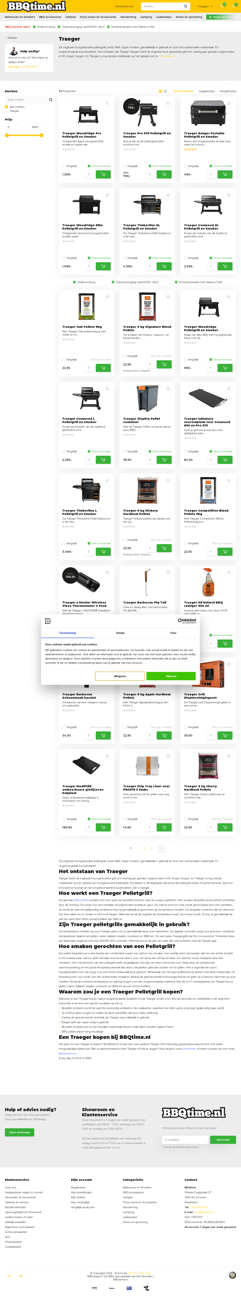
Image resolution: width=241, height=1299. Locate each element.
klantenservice (68, 1053)
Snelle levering (46, 26)
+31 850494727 (23, 66)
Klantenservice (124, 6)
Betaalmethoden (15, 1207)
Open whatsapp (19, 1132)
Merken (12, 37)
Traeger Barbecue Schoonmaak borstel (79, 696)
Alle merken (17, 107)
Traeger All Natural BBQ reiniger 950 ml (203, 604)
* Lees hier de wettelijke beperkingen (180, 1147)
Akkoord (171, 676)
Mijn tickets (78, 1197)
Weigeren (120, 676)
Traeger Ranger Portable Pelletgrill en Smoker (204, 135)
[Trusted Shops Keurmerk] (232, 1275)
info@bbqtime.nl (204, 1212)
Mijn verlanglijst (80, 1202)
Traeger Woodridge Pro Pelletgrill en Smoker (81, 135)
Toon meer (166, 56)
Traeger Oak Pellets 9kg (82, 327)
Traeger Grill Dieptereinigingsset (200, 696)
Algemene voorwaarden (20, 1227)
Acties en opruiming (189, 17)
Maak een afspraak (225, 17)
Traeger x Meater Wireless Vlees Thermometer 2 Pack (84, 604)
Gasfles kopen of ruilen (19, 1217)
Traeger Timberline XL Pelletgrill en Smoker (141, 227)
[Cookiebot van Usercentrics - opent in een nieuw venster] (180, 621)
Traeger (14, 111)
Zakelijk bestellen (15, 1222)
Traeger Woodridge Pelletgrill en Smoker (201, 328)
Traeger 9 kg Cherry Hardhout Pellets (200, 788)
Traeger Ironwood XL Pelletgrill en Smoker (201, 227)
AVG (7, 1237)
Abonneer (223, 1139)
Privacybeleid (13, 1242)
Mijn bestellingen (81, 1192)
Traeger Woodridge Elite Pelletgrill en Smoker (82, 227)
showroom (189, 1048)
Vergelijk (71, 166)
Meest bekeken (183, 91)
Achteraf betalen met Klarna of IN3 (132, 26)
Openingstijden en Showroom (23, 1212)
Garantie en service (16, 1202)
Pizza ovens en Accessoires (98, 17)
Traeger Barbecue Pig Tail (144, 602)
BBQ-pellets (81, 900)
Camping (146, 17)
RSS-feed (145, 1273)
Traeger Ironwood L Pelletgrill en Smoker (79, 420)
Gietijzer (70, 17)
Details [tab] (120, 632)
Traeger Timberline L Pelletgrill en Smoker (79, 512)
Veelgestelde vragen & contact (24, 1192)
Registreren (78, 1187)
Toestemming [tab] (67, 632)
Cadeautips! (164, 17)
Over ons (10, 1187)
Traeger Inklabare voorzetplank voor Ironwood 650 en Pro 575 (207, 422)
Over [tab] (173, 632)
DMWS (132, 1273)
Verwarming (128, 17)
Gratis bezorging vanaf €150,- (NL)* (83, 26)
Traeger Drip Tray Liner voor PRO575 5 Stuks (146, 788)
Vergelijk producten (83, 1207)
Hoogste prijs (228, 91)
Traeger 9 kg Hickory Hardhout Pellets (140, 512)
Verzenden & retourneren (20, 1197)
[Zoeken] (185, 6)
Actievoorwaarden (16, 1232)
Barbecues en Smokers (20, 17)
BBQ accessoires (50, 17)
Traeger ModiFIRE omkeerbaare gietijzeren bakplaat (82, 790)
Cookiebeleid (13, 1246)
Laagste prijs (206, 91)
